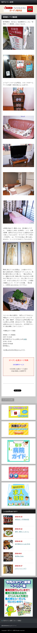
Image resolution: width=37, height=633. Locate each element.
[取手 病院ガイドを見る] (18, 461)
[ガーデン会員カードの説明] (18, 417)
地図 (25, 339)
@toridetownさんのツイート (9, 625)
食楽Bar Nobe (19, 556)
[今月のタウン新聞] (18, 616)
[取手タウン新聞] (8, 2)
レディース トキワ (20, 568)
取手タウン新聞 (11, 630)
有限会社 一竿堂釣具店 (22, 519)
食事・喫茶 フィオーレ (22, 531)
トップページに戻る (8, 399)
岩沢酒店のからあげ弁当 (22, 544)
